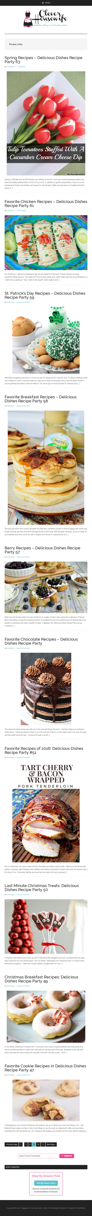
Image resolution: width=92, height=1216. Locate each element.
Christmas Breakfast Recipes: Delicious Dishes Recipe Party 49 (41, 979)
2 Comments (21, 210)
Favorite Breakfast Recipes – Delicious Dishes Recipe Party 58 (41, 399)
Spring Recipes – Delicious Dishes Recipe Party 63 (43, 59)
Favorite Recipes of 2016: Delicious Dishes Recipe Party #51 (44, 750)
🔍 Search (67, 1156)
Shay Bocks (38, 1208)
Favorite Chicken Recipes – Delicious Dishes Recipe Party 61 (46, 203)
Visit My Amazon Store (46, 1183)
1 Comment (21, 67)
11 (43, 1144)
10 (39, 1144)
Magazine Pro (26, 1208)
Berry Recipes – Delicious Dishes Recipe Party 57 (42, 550)
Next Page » (51, 1145)
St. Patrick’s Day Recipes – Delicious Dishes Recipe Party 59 (45, 295)
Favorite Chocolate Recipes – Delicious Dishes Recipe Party (41, 641)
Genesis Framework (59, 1208)
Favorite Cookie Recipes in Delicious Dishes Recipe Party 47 (45, 1068)
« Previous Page (11, 1145)
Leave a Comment (23, 302)
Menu (47, 3)
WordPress (81, 1208)
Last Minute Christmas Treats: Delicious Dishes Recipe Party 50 (42, 887)
